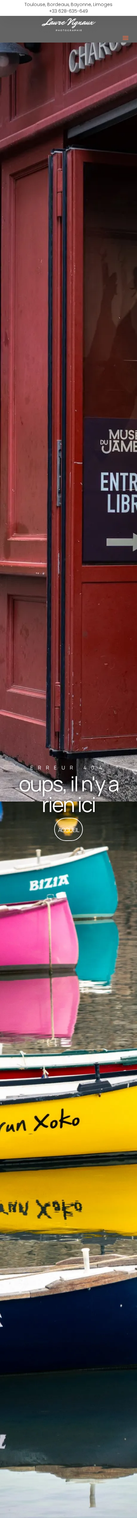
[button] (125, 38)
